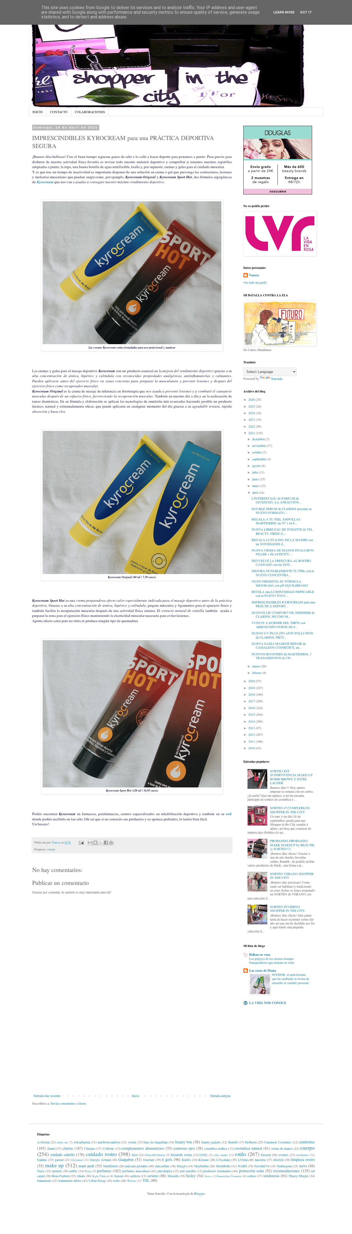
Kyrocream (45, 181)
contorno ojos (184, 1148)
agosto (257, 465)
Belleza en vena (259, 954)
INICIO (37, 112)
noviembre (259, 445)
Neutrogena (284, 1166)
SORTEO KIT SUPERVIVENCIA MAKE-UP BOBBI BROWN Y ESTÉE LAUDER (291, 777)
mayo (256, 485)
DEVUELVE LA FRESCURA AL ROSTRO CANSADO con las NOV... (281, 562)
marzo (256, 666)
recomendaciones (286, 1170)
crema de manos (281, 1148)
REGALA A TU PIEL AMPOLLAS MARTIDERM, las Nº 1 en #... (276, 521)
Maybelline (201, 1166)
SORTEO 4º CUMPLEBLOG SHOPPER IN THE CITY (290, 810)
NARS (242, 1166)
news (303, 1165)
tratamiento (44, 1180)
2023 (252, 419)
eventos (283, 1154)
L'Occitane (223, 1159)
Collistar (108, 1148)
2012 (252, 734)
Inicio (135, 1095)
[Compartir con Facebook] (106, 842)
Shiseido (173, 1176)
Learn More (284, 12)
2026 (252, 399)
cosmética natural (248, 1148)
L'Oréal (243, 1159)
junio (256, 479)
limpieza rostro (303, 1159)
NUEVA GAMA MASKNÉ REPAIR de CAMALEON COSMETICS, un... (279, 645)
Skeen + (208, 1176)
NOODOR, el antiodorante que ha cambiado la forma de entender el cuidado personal (290, 979)
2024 (252, 413)
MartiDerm (110, 1166)
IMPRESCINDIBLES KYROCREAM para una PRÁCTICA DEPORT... (283, 604)
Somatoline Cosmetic (229, 1176)
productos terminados (217, 1171)
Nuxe (40, 1171)
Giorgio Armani (100, 1159)
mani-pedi (86, 1165)
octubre (257, 452)
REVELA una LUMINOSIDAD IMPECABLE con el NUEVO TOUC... (283, 593)
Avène (132, 1142)
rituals (81, 1176)
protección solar (251, 1170)
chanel (51, 1148)
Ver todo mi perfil (254, 282)
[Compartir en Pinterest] (111, 842)
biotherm (251, 1142)
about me (62, 1142)
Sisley (191, 1175)
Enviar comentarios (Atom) (68, 1103)
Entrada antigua (220, 1095)
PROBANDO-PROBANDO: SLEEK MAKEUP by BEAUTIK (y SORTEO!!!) (292, 845)
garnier (59, 1159)
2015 (252, 714)
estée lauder (220, 1155)
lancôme (260, 1159)
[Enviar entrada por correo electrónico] (81, 842)
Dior (135, 1154)
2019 (252, 688)
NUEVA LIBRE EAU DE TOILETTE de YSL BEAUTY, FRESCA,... (282, 531)
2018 (252, 694)
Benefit (233, 1142)
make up (54, 1165)
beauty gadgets (211, 1142)
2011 (252, 741)
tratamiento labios (70, 1180)
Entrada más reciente (47, 1095)
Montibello (223, 1166)
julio (255, 472)
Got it (306, 12)
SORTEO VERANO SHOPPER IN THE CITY (292, 875)
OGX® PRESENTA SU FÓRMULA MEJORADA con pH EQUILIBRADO (280, 583)
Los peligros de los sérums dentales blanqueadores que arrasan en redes (271, 961)
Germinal (76, 1160)
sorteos (251, 1176)
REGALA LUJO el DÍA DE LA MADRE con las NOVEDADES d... (282, 541)
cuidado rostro (101, 1154)
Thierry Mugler (298, 1176)
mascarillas (162, 1166)
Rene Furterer (61, 1176)
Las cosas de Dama (262, 970)
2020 (252, 681)
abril (255, 492)
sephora (135, 1176)
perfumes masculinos (136, 1171)
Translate (276, 378)
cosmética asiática (215, 1148)
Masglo (182, 1166)
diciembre (259, 439)
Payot (88, 1171)
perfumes (104, 1170)
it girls (167, 1159)
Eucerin (266, 1154)
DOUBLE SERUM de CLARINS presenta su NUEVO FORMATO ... (282, 510)
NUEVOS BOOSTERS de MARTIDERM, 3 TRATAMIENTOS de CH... (281, 656)
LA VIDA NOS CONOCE (267, 1003)
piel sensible (188, 1171)
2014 (252, 721)
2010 (252, 748)
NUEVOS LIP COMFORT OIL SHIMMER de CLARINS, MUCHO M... (283, 614)
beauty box (183, 1141)
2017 (252, 701)
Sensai (118, 1176)
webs (116, 1180)
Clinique (89, 1148)
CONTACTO (59, 112)
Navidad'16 (261, 1166)
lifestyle (278, 1159)
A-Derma (43, 1142)
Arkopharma (81, 1142)
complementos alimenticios (142, 1148)
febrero (257, 672)
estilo (240, 1154)
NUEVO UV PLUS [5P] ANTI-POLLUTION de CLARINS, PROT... (282, 635)
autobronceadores (109, 1142)
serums (152, 1175)
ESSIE (203, 1155)
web (229, 813)
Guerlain (148, 1159)
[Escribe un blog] (95, 842)
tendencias (271, 1175)
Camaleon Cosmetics (278, 1142)
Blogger (199, 1193)
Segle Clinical (100, 1176)
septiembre (259, 459)
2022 (252, 426)
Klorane (203, 1159)
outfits (73, 1171)
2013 (252, 728)
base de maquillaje (155, 1142)
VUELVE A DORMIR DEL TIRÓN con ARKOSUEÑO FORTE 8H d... (279, 624)
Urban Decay (97, 1180)
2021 (252, 433)
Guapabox (126, 1159)
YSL (146, 1180)
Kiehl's (186, 1159)
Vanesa (254, 275)
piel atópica (165, 1171)
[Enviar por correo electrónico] (90, 842)
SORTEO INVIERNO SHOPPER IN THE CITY (287, 908)
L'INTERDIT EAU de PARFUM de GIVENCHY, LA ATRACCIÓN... (276, 500)
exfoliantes (302, 1155)
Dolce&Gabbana (155, 1155)
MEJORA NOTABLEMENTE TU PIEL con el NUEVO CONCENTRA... (283, 573)
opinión (57, 1171)
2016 (252, 708)
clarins (68, 1148)
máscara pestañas (136, 1166)
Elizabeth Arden (181, 1154)
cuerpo (51, 849)
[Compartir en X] (100, 842)
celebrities (307, 1141)
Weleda (131, 1181)
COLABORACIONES (90, 112)
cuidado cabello (62, 1154)
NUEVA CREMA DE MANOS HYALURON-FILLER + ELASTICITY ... (283, 552)
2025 (252, 406)
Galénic (42, 1159)
